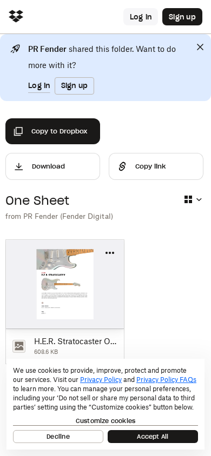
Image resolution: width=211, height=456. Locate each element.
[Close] (200, 47)
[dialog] (105, 404)
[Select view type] (193, 199)
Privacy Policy (101, 379)
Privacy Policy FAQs (166, 379)
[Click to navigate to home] (16, 17)
